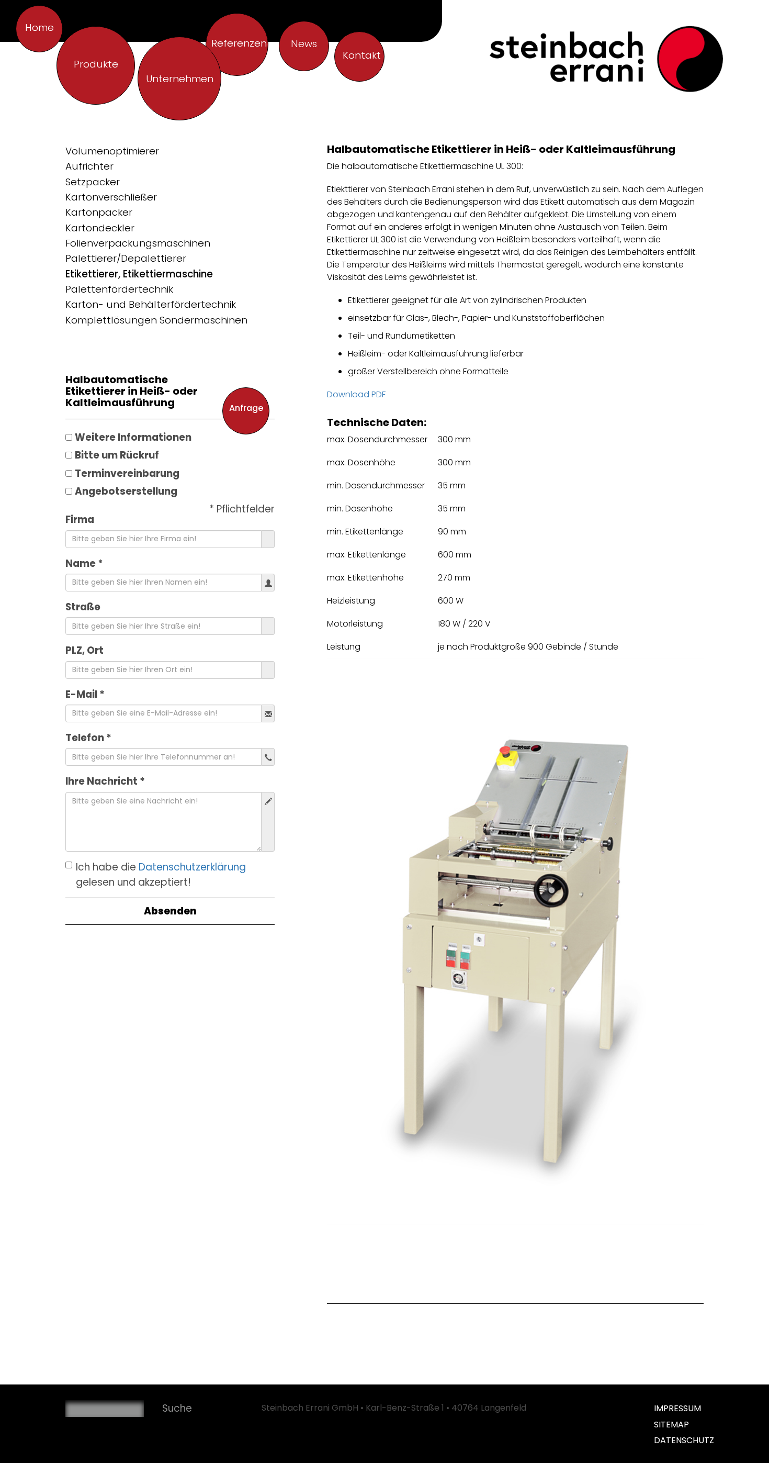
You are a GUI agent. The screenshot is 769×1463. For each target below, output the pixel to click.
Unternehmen (179, 79)
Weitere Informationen (133, 437)
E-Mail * (85, 694)
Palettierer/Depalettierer (125, 258)
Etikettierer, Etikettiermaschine (139, 274)
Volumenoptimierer (112, 151)
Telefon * (88, 738)
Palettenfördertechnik (119, 289)
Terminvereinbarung (127, 473)
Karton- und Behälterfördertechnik (150, 304)
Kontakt (362, 55)
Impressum (677, 1408)
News (304, 44)
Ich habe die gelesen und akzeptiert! (161, 874)
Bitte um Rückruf (117, 455)
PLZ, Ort (84, 650)
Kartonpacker (98, 212)
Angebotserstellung (126, 491)
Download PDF (356, 394)
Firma (79, 519)
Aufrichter (89, 166)
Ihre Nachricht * (105, 781)
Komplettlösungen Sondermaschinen (156, 320)
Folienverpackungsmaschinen (137, 243)
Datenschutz (684, 1440)
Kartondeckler (99, 228)
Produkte (96, 64)
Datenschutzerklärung (192, 867)
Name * (84, 563)
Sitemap (671, 1425)
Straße (82, 607)
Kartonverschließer (111, 197)
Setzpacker (92, 182)
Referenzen (239, 43)
